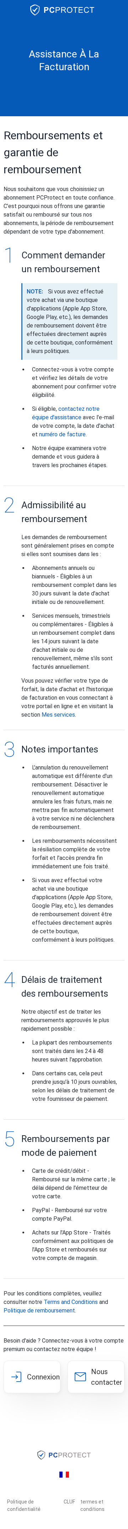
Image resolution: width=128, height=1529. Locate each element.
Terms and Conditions (71, 1302)
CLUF (69, 1502)
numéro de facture (62, 434)
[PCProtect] (64, 10)
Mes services (58, 714)
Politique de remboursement (39, 1310)
